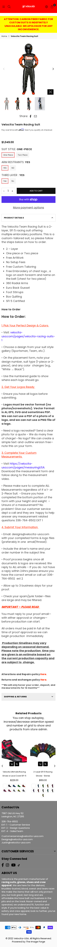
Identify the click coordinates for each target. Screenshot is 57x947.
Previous (4, 69)
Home (4, 36)
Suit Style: (17, 149)
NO (13, 168)
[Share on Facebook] (30, 116)
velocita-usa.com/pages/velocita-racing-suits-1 (28, 336)
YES (5, 168)
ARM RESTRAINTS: (16, 162)
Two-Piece (22, 155)
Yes (5, 181)
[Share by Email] (35, 116)
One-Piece (8, 155)
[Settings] (46, 6)
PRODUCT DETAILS (14, 217)
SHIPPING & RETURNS (15, 696)
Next (53, 69)
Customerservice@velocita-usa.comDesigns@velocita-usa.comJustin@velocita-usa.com (22, 839)
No (13, 181)
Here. (43, 674)
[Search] (9, 6)
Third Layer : (13, 175)
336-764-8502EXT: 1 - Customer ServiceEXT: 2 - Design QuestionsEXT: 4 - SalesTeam (16, 826)
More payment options (28, 207)
